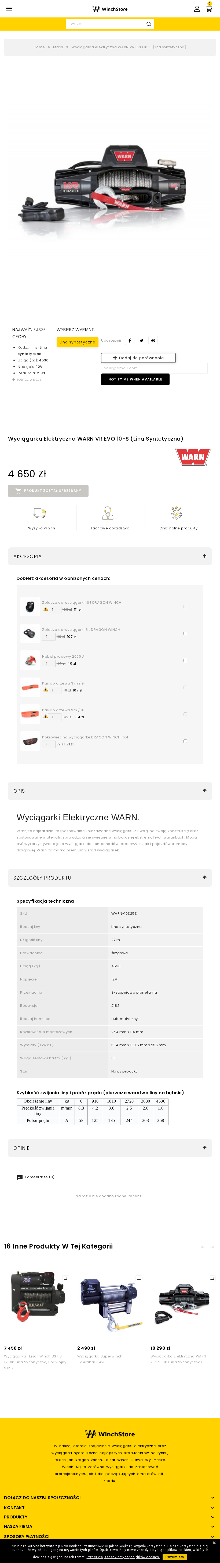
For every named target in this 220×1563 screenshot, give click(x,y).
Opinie (21, 1148)
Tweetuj (141, 340)
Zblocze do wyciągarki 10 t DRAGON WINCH (82, 602)
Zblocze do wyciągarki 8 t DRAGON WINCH (81, 629)
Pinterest (153, 340)
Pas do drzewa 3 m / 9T (64, 683)
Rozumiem (175, 1557)
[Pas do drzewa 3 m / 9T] (30, 687)
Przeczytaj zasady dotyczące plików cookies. (123, 1557)
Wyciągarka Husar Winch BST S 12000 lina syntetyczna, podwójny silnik (35, 1362)
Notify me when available (135, 379)
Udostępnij (129, 340)
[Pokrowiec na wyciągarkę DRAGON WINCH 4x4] (30, 740)
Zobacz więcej (29, 380)
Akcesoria (27, 556)
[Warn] (193, 457)
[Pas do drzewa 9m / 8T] (30, 713)
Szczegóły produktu (42, 877)
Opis (19, 791)
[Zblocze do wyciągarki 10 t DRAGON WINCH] (30, 606)
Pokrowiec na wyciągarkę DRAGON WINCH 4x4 (85, 737)
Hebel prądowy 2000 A (63, 656)
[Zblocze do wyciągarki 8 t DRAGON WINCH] (30, 633)
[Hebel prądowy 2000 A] (30, 659)
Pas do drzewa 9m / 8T (63, 710)
